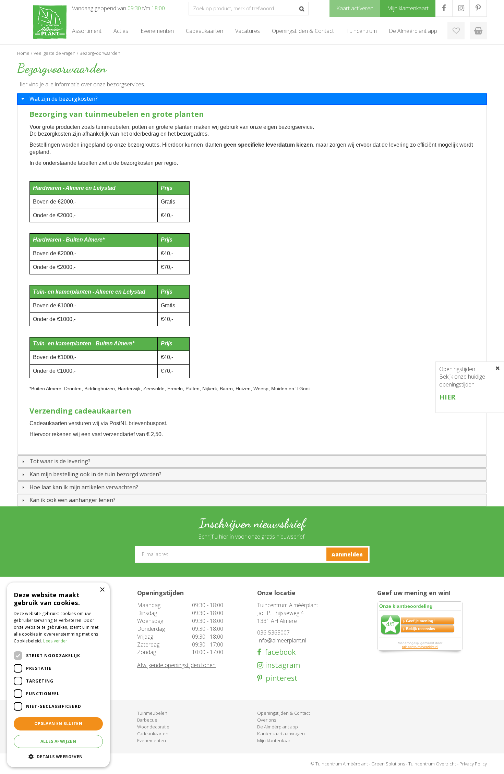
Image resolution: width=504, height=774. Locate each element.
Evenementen (151, 740)
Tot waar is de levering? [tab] (60, 461)
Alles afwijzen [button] (58, 741)
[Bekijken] (478, 30)
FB (443, 8)
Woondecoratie (153, 726)
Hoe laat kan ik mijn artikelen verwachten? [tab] (83, 487)
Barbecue (147, 720)
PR (478, 8)
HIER (447, 397)
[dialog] (58, 674)
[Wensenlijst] (456, 30)
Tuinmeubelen (152, 713)
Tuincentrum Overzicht (432, 764)
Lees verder (55, 641)
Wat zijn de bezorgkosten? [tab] (63, 98)
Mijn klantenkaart (274, 740)
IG (461, 8)
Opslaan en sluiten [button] (58, 723)
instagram (281, 665)
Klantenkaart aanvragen (281, 733)
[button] (58, 756)
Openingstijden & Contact (283, 713)
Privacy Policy (473, 764)
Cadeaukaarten (152, 733)
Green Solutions (388, 764)
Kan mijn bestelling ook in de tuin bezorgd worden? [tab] (95, 474)
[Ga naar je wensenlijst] (456, 30)
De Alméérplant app (277, 726)
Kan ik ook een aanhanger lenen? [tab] (72, 500)
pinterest (280, 678)
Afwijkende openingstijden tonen (176, 665)
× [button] (102, 589)
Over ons (266, 720)
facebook (278, 652)
